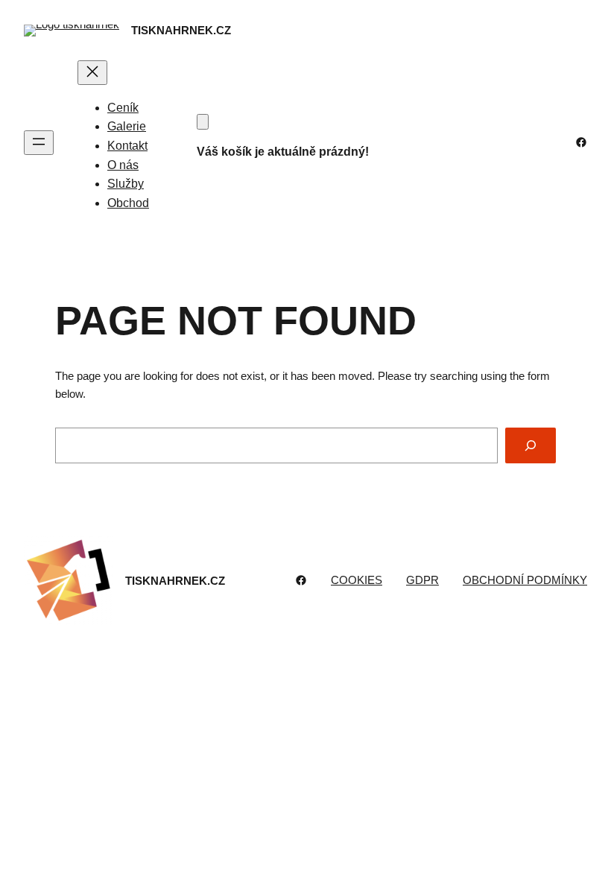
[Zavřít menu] (92, 72)
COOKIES (356, 580)
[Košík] (203, 122)
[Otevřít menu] (39, 142)
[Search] (530, 445)
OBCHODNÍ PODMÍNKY (525, 580)
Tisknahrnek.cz (181, 30)
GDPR (422, 580)
